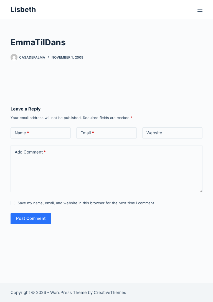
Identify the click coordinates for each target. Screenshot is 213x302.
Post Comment (31, 218)
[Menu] (199, 9)
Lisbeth (23, 9)
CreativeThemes (110, 292)
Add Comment (30, 152)
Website (154, 132)
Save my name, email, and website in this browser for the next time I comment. (86, 203)
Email (87, 132)
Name (22, 132)
